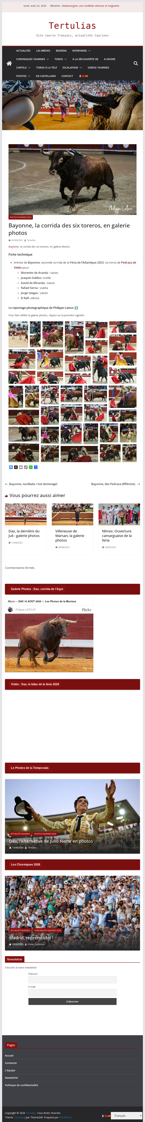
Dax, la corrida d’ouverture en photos (47, 841)
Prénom (32, 974)
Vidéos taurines (98, 67)
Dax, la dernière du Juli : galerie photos (24, 533)
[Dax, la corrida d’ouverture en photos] (73, 781)
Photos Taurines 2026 (46, 834)
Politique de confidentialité (21, 1085)
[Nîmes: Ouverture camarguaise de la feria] (119, 506)
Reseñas (61, 50)
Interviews (79, 50)
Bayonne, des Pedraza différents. (113, 484)
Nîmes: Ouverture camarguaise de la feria (117, 536)
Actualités (23, 50)
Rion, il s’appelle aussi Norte (78, 4)
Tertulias (72, 26)
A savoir (109, 59)
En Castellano (46, 76)
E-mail (31, 986)
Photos (21, 76)
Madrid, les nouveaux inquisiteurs (45, 937)
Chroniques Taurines (30, 59)
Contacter (11, 1063)
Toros (59, 59)
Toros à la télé (46, 67)
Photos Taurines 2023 (20, 217)
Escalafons (70, 67)
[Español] (86, 76)
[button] (89, 50)
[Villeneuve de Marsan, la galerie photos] (72, 506)
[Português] (83, 76)
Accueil (9, 1055)
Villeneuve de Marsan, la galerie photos (69, 536)
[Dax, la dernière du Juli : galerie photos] (25, 506)
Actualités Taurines (21, 834)
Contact (67, 76)
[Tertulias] (9, 63)
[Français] (80, 76)
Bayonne (13, 246)
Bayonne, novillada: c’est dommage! (33, 484)
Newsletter (11, 1077)
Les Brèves (43, 50)
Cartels (21, 67)
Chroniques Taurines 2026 (50, 930)
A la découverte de (85, 59)
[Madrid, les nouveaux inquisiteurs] (74, 878)
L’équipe (10, 1070)
